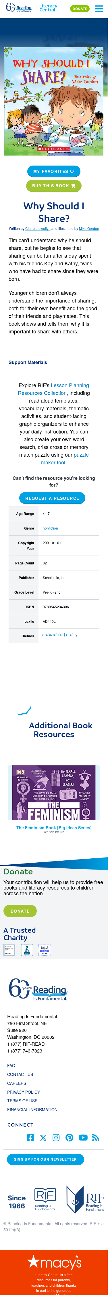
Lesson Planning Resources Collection (53, 388)
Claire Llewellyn (38, 228)
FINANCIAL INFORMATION (32, 1109)
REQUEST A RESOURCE (52, 498)
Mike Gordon (89, 228)
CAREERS (16, 1083)
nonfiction (50, 528)
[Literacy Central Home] (48, 6)
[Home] (22, 6)
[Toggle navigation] (99, 8)
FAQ (11, 1065)
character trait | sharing (60, 634)
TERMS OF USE (25, 1100)
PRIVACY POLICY (23, 1092)
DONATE (80, 9)
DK (62, 831)
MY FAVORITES (51, 171)
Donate (20, 911)
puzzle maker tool (65, 458)
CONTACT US (21, 1074)
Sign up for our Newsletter (45, 1159)
